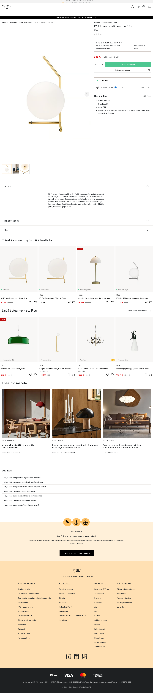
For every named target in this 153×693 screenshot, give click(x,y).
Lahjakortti (63, 620)
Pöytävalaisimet (24, 22)
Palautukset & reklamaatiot (28, 593)
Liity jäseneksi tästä (139, 47)
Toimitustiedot (23, 611)
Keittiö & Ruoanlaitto (67, 593)
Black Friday (99, 638)
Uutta (96, 611)
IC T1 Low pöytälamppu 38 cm (42, 22)
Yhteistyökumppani (124, 602)
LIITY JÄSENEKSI (71, 1)
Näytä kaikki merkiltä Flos (138, 311)
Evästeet (21, 629)
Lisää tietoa (144, 87)
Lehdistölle (121, 607)
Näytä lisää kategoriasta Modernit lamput (20, 500)
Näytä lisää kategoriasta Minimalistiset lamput (21, 505)
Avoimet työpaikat (124, 598)
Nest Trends (99, 633)
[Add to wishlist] (31, 302)
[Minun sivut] (132, 7)
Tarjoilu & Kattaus (66, 589)
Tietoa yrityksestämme (126, 589)
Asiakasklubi (23, 602)
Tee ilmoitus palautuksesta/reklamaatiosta (34, 598)
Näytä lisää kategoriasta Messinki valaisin (20, 491)
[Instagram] (76, 656)
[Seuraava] (87, 94)
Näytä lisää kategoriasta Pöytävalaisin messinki (22, 478)
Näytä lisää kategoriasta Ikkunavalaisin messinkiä (23, 496)
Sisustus (62, 598)
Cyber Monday (100, 642)
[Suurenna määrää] (102, 64)
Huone (97, 624)
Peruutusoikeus (24, 638)
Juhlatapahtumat (100, 620)
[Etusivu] (6, 7)
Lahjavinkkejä (99, 629)
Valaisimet (13, 22)
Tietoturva (22, 624)
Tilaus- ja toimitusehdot (27, 620)
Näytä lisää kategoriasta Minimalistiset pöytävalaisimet (25, 487)
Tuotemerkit (99, 593)
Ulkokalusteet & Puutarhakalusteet (72, 616)
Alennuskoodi (99, 647)
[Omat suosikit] (138, 7)
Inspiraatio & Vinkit (101, 589)
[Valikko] (150, 7)
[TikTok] (84, 656)
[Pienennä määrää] (95, 64)
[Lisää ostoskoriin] (35, 302)
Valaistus (5, 22)
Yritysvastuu (121, 593)
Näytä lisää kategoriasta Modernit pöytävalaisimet (23, 482)
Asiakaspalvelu (24, 589)
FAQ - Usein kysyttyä (26, 607)
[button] (98, 34)
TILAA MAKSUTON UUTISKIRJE (76, 553)
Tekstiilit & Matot (65, 607)
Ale (95, 607)
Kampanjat (98, 602)
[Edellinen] (4, 94)
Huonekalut (63, 611)
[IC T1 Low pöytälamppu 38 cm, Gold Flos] (45, 93)
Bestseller (98, 616)
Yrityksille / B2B (24, 633)
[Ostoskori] (144, 7)
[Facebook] (69, 656)
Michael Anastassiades (103, 23)
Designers (98, 598)
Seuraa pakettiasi (25, 616)
